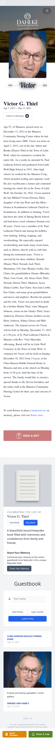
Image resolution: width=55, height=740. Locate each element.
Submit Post (27, 618)
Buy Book (30, 522)
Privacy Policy (19, 727)
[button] (27, 670)
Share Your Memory (19, 568)
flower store (37, 415)
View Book (14, 522)
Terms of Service (35, 727)
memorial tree (39, 410)
